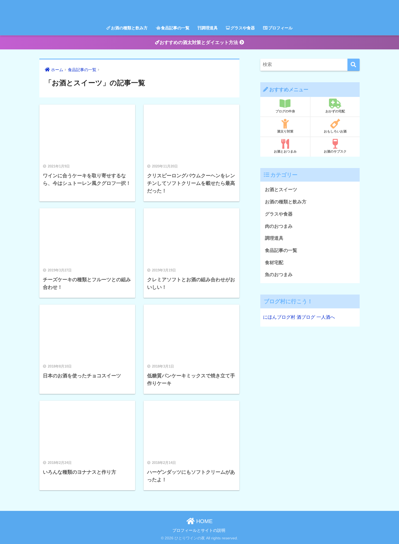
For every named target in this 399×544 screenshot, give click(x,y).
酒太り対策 (285, 131)
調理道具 (209, 28)
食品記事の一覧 (175, 28)
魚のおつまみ (279, 274)
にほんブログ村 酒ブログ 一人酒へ (299, 317)
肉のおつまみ (279, 226)
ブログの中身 (285, 111)
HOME (204, 521)
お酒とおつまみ (285, 151)
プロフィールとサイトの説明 (198, 530)
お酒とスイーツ (281, 189)
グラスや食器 (242, 28)
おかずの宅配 (335, 111)
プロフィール (280, 28)
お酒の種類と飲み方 (129, 28)
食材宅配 (274, 262)
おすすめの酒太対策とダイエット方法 (199, 42)
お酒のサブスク (335, 151)
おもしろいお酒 (335, 131)
